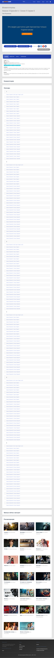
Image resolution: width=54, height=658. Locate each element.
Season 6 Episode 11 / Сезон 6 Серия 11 (13, 469)
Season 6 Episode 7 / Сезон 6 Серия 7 (12, 460)
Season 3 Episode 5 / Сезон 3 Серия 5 (12, 254)
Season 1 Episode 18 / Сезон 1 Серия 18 (13, 134)
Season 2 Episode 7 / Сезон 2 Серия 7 (12, 179)
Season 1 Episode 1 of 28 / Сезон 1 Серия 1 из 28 (14, 94)
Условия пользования (40, 650)
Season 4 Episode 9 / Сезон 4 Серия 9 (12, 333)
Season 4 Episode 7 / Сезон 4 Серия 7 (12, 329)
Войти (47, 1)
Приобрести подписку (27, 33)
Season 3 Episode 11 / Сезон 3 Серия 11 (13, 268)
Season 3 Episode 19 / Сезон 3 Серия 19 (13, 287)
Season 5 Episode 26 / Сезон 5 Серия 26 (13, 439)
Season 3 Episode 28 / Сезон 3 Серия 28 (13, 308)
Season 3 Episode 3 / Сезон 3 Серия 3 (12, 249)
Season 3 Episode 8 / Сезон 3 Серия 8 (12, 261)
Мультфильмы (18, 65)
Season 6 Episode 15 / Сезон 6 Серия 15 (13, 479)
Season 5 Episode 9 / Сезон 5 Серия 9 (12, 399)
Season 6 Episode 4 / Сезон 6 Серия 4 (12, 453)
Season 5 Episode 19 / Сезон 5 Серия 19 (13, 423)
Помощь (20, 649)
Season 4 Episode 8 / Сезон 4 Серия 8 (12, 331)
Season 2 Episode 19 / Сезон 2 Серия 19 (13, 207)
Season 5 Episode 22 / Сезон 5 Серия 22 (13, 430)
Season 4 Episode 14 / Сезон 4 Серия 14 (13, 345)
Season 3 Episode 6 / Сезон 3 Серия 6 (12, 256)
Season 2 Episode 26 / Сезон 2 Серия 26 (13, 224)
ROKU (3, 650)
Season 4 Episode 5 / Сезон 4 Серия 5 (12, 324)
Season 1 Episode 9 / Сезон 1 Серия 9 (12, 113)
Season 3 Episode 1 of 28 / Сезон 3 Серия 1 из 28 (14, 244)
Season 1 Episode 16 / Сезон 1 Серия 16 (13, 130)
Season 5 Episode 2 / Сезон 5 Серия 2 (12, 382)
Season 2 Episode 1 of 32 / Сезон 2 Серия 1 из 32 (14, 164)
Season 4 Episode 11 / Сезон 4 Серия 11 (13, 338)
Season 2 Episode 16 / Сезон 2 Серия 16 (13, 200)
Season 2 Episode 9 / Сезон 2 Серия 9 (12, 183)
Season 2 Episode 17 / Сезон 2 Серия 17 (13, 202)
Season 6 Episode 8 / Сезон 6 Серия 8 (12, 462)
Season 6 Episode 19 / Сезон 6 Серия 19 (13, 488)
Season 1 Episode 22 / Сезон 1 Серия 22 (13, 144)
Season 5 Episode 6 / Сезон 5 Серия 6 (12, 392)
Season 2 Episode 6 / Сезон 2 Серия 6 (12, 176)
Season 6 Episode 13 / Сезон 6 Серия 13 (13, 474)
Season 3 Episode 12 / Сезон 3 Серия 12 (13, 270)
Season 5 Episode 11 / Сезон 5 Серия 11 (13, 404)
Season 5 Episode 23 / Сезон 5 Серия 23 (13, 432)
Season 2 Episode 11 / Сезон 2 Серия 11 (13, 188)
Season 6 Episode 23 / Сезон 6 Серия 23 (13, 498)
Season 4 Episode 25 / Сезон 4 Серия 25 (13, 371)
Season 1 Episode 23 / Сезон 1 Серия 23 (13, 146)
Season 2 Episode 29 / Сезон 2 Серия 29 (13, 231)
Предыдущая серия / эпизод (10, 46)
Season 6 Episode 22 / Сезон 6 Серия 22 (13, 495)
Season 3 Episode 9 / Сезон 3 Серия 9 (12, 263)
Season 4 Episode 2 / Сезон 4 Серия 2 (12, 317)
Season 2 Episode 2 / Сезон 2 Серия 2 (12, 167)
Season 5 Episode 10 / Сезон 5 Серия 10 (13, 401)
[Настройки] (50, 2)
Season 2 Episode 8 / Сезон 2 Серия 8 (12, 181)
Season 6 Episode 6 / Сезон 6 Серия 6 (12, 457)
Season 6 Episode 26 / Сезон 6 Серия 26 (13, 505)
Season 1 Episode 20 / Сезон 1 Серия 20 (13, 139)
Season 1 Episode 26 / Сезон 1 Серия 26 (13, 153)
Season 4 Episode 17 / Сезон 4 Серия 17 (13, 352)
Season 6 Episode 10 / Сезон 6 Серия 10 (13, 467)
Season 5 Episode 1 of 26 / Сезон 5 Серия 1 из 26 (14, 380)
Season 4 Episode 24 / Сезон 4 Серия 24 (13, 369)
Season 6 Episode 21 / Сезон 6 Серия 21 (13, 493)
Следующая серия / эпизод (23, 46)
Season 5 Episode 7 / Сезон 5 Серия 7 (12, 394)
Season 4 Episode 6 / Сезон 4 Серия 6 (12, 326)
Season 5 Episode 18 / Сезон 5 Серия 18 (13, 420)
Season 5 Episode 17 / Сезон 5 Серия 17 (13, 418)
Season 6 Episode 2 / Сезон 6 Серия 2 (12, 448)
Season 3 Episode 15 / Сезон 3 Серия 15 (13, 277)
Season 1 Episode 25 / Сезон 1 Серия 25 (13, 151)
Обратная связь (22, 646)
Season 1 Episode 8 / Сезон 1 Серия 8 (12, 111)
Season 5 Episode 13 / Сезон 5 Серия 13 (13, 408)
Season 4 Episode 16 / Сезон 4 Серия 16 (13, 350)
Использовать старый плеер (44, 49)
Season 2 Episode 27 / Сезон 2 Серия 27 (13, 226)
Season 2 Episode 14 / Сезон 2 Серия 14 (13, 195)
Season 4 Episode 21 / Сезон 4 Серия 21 (13, 362)
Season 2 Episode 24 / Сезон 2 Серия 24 (13, 219)
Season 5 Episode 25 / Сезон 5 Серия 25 (13, 437)
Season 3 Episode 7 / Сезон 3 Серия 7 (12, 258)
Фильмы (38, 1)
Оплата (37, 644)
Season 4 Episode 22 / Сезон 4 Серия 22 (13, 364)
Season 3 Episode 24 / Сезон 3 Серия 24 (13, 299)
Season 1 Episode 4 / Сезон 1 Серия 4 (12, 101)
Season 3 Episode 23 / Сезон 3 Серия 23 (13, 296)
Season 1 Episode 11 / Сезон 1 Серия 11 (13, 118)
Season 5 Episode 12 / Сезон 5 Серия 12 (13, 406)
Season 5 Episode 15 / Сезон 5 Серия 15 (13, 413)
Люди (43, 1)
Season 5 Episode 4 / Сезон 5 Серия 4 (12, 387)
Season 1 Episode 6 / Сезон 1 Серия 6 (12, 106)
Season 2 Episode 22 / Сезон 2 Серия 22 (13, 214)
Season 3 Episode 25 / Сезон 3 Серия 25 (13, 301)
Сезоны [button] (17, 56)
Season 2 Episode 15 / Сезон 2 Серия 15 (13, 198)
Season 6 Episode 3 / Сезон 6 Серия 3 (12, 450)
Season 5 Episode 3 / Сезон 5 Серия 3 (12, 385)
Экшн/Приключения (7, 65)
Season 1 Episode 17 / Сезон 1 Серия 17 (13, 132)
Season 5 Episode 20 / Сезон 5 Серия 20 (13, 425)
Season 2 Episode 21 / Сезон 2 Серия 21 (13, 212)
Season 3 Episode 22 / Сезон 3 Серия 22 (13, 294)
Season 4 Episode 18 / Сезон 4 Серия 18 (13, 355)
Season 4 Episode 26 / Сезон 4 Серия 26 (13, 374)
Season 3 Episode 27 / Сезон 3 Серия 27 (13, 306)
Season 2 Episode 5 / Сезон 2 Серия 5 (12, 174)
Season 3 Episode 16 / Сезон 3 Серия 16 (13, 280)
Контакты (21, 647)
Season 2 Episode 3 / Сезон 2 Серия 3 (12, 169)
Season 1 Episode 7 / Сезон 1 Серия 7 (12, 108)
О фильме (6, 56)
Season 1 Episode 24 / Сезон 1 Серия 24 (13, 149)
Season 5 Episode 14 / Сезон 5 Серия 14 (13, 411)
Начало (34, 1)
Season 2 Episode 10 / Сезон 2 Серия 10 (13, 186)
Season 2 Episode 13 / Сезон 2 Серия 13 (13, 193)
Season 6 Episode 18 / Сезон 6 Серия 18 (13, 486)
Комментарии (12, 56)
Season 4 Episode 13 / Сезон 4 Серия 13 (13, 343)
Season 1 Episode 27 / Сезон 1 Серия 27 (13, 156)
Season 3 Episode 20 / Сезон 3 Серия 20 (13, 289)
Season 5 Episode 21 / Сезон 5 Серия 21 (13, 427)
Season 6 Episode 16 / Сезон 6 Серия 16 (13, 481)
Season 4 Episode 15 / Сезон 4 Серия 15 (13, 348)
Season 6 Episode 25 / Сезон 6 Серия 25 (13, 502)
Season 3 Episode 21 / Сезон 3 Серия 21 (13, 292)
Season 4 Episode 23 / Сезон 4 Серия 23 (13, 367)
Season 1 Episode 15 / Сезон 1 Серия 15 (13, 127)
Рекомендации (23, 56)
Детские (13, 65)
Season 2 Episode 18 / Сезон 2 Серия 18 (13, 205)
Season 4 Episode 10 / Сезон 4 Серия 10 (13, 336)
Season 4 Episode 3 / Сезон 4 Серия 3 (12, 319)
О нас (20, 644)
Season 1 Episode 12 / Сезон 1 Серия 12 (13, 120)
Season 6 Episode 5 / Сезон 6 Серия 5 (12, 455)
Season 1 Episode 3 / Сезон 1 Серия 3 (12, 99)
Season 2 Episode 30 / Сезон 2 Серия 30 (13, 233)
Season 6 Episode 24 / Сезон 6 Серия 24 (13, 500)
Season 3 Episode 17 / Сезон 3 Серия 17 (13, 282)
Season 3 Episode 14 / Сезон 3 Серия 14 (13, 275)
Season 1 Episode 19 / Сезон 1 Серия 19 (13, 137)
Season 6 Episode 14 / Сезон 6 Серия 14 (13, 476)
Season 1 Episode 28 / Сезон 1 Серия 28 (13, 158)
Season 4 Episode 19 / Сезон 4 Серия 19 (13, 357)
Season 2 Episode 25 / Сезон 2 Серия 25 (13, 221)
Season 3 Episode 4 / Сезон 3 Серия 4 (12, 251)
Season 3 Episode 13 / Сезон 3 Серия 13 (13, 273)
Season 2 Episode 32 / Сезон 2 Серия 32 (13, 238)
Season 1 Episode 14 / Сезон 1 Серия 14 (13, 125)
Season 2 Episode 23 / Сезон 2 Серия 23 (13, 217)
